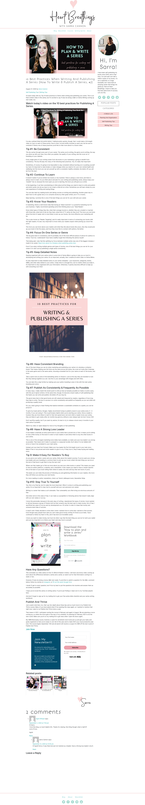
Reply (31, 736)
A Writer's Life (108, 114)
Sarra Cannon (43, 89)
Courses (70, 31)
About (89, 31)
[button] (46, 665)
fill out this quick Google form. (62, 582)
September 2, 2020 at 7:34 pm (39, 723)
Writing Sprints (80, 31)
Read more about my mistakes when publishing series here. (57, 243)
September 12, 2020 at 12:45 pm (43, 744)
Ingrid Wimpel (40, 719)
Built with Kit (75, 656)
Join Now (30, 629)
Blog (55, 31)
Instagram (47, 582)
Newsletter (62, 31)
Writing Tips (43, 92)
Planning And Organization (108, 117)
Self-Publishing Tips (32, 92)
